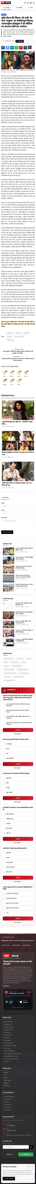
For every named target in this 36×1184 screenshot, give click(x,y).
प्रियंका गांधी (9, 828)
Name (3, 503)
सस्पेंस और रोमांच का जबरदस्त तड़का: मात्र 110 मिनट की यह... (17, 484)
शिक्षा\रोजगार (6, 1085)
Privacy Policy (7, 1099)
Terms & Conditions (9, 1097)
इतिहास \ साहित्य (7, 1080)
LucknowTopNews (16, 666)
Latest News (26, 945)
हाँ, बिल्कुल (9, 744)
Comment (4, 517)
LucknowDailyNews (9, 669)
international (10, 340)
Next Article (17, 356)
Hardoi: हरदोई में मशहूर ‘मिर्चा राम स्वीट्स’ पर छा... (24, 549)
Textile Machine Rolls (9, 1051)
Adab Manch (7, 1048)
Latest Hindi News (19, 336)
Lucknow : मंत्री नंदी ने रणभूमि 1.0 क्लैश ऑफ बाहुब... (24, 631)
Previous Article (19, 349)
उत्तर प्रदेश (6, 1072)
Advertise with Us (8, 1030)
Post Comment (7, 532)
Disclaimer (6, 1102)
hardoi (5, 662)
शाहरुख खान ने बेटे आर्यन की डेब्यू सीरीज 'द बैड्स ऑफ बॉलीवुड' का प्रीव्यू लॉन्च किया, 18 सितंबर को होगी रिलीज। (18, 324)
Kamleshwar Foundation (10, 1045)
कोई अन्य (8, 833)
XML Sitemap (7, 1110)
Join (31, 1147)
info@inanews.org (11, 1130)
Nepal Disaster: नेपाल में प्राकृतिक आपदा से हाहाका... (24, 558)
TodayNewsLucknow (22, 669)
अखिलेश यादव (9, 819)
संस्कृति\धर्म (6, 1083)
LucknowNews (14, 662)
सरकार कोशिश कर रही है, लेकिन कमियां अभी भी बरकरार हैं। (18, 717)
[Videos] (27, 2)
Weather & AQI (8, 1035)
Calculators (7, 1037)
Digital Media (7, 1040)
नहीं (7, 753)
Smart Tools (5, 945)
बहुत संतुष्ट (8, 778)
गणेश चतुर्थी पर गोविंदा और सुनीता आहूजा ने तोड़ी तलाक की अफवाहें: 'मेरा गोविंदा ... (18, 352)
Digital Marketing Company (11, 1056)
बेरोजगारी (8, 853)
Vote (18, 730)
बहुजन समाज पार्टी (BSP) (12, 903)
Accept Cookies (8, 1178)
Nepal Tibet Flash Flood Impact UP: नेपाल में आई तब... (23, 576)
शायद (7, 749)
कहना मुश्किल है (10, 758)
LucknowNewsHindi (18, 677)
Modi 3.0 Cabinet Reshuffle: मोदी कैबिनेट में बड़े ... (24, 567)
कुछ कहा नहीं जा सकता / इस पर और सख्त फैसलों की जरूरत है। (19, 723)
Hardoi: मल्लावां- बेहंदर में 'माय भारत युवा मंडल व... (23, 622)
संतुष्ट (7, 783)
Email (2, 510)
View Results (17, 734)
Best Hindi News (8, 1043)
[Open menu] (24, 2)
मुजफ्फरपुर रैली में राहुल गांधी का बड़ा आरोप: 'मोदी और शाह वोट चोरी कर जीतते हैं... (18, 359)
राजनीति (5, 1078)
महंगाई (8, 858)
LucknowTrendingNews (10, 673)
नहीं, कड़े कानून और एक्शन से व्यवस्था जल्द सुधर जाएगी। (17, 711)
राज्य (5, 1075)
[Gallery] (30, 2)
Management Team (9, 1027)
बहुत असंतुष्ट (9, 792)
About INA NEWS (8, 1022)
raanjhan (9, 336)
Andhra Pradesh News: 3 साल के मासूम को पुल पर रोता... (24, 585)
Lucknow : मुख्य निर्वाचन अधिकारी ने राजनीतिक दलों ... (24, 640)
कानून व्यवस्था (9, 862)
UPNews (23, 662)
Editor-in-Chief (7, 1024)
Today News (26, 333)
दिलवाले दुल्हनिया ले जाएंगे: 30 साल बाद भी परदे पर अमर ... (18, 453)
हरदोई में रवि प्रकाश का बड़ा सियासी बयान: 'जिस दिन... (24, 613)
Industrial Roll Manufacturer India (12, 1053)
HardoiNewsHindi (24, 673)
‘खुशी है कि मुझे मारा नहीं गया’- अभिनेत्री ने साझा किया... (17, 423)
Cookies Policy (7, 1105)
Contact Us (7, 1061)
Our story (7, 986)
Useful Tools (7, 1032)
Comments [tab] (5, 497)
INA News (17, 333)
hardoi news (20, 658)
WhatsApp (26, 1154)
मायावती (8, 823)
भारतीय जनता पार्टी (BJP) (12, 894)
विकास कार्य (9, 872)
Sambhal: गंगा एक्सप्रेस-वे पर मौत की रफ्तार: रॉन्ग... (24, 604)
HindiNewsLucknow (9, 680)
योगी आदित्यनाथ (10, 814)
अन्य (7, 913)
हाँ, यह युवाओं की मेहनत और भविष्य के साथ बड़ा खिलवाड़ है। (18, 705)
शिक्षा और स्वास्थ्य (10, 867)
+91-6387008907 (10, 1125)
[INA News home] (6, 3)
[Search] (33, 2)
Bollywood (10, 333)
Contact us (10, 1154)
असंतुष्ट (8, 787)
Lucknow (6, 666)
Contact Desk (16, 945)
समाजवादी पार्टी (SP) (11, 898)
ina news (28, 658)
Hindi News (7, 677)
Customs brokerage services (11, 1059)
